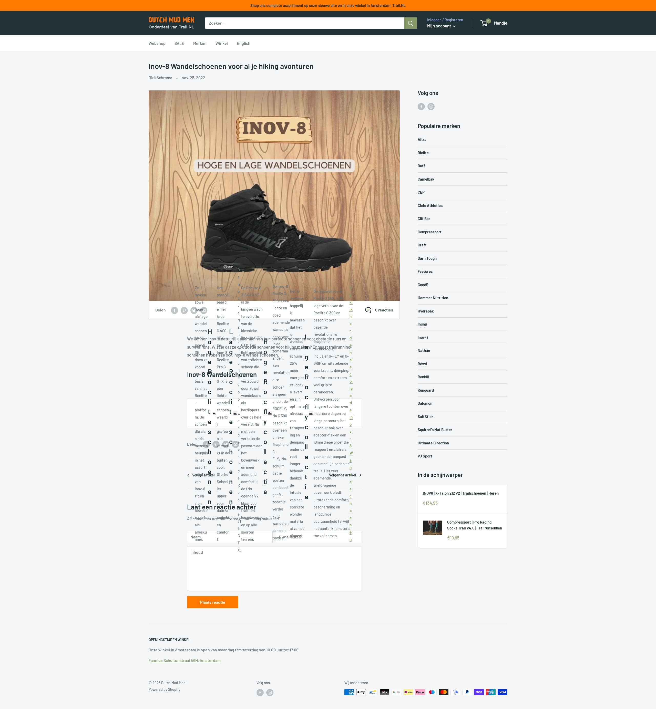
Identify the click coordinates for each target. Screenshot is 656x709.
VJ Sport (425, 456)
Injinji (422, 324)
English (243, 43)
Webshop (157, 43)
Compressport (430, 232)
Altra (422, 139)
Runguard (426, 390)
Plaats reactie (212, 602)
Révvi (422, 363)
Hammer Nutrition (433, 297)
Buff (421, 165)
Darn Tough (427, 258)
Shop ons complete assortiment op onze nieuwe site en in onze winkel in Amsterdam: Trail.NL (328, 5)
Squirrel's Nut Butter (435, 429)
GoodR (423, 284)
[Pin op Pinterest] (184, 310)
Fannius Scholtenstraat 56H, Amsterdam (185, 660)
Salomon (425, 403)
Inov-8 (423, 337)
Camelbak (426, 179)
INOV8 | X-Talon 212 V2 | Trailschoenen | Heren (461, 493)
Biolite (423, 152)
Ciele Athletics (430, 205)
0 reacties (384, 309)
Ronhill (423, 376)
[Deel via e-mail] (203, 310)
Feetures (425, 271)
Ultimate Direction (433, 443)
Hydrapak (426, 311)
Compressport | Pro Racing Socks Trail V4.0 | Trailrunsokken (474, 525)
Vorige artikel (203, 475)
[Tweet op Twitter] (194, 310)
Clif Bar (424, 218)
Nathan (424, 350)
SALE (179, 43)
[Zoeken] (410, 23)
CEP (421, 192)
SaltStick (426, 416)
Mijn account (439, 25)
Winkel (222, 43)
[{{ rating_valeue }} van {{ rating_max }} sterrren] (174, 310)
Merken (200, 43)
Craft (422, 245)
